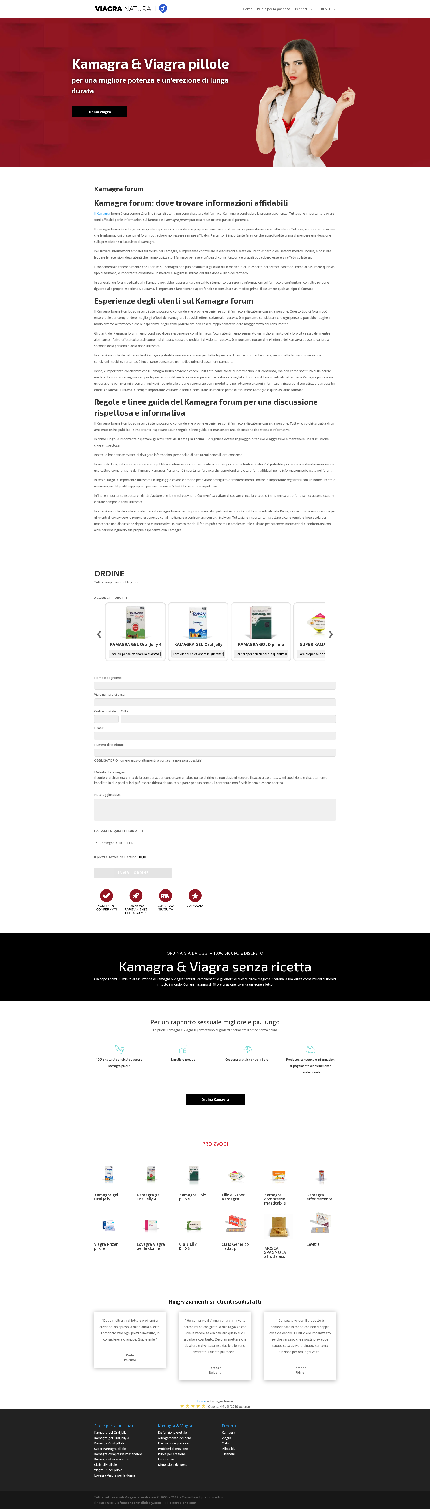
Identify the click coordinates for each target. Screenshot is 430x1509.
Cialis (225, 1443)
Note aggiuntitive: (107, 794)
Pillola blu (228, 1448)
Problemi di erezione (173, 1448)
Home (247, 9)
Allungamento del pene (175, 1438)
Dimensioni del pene (172, 1464)
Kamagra (228, 1432)
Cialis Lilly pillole (188, 1246)
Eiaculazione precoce (173, 1443)
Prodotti (301, 9)
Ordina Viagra (99, 112)
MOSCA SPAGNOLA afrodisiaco (275, 1252)
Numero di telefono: (109, 745)
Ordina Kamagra (215, 1099)
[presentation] (99, 634)
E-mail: (99, 728)
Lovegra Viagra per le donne (151, 1246)
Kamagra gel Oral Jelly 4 (149, 1197)
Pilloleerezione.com (180, 1502)
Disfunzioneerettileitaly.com (137, 1502)
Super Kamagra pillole (110, 1448)
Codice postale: (105, 711)
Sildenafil (228, 1454)
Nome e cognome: (108, 678)
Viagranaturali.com (140, 1497)
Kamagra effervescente (319, 1197)
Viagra (226, 1438)
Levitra (313, 1244)
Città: (125, 711)
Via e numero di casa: (109, 694)
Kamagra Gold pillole (192, 1197)
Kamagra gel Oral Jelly (106, 1197)
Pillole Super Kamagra (233, 1197)
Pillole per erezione (172, 1454)
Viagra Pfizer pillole (106, 1246)
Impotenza (166, 1459)
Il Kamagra (102, 213)
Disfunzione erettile (172, 1432)
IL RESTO (324, 9)
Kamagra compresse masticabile (275, 1199)
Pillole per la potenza (273, 9)
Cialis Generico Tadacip (235, 1246)
